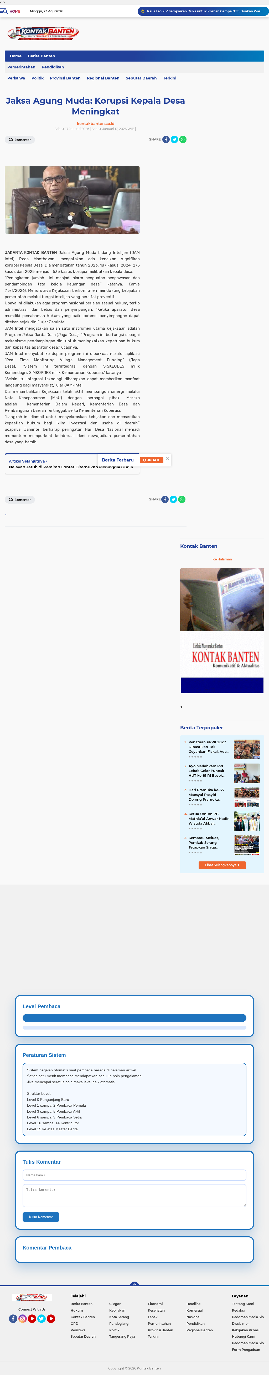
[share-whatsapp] (183, 139)
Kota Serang (119, 1317)
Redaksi (238, 1310)
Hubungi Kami (243, 1336)
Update (153, 460)
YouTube (35, 1325)
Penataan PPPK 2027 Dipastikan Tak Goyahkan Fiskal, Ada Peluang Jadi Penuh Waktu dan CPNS (208, 747)
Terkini (169, 78)
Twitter (43, 1325)
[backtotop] (134, 1286)
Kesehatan (156, 1310)
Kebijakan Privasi (245, 1330)
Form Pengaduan (246, 1350)
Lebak (153, 1317)
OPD (74, 1324)
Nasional (193, 1317)
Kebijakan (117, 1310)
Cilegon (115, 1304)
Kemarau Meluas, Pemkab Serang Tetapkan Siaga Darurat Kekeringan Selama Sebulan (206, 843)
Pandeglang (118, 1324)
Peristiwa (78, 1330)
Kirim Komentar (41, 1217)
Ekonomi (155, 1304)
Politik (38, 78)
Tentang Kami (243, 1304)
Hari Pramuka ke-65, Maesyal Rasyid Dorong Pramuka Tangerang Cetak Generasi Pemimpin (207, 795)
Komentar (22, 500)
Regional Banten (103, 78)
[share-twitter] (174, 139)
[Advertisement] (134, 921)
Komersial (195, 1310)
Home (14, 11)
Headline (193, 1304)
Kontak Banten (198, 546)
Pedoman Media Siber (249, 1317)
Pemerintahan (159, 1324)
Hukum (77, 1310)
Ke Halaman (222, 559)
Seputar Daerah (141, 78)
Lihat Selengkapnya (221, 865)
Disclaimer (240, 1324)
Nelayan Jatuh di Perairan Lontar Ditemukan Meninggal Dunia (71, 466)
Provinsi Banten (65, 78)
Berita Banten (41, 56)
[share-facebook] (166, 139)
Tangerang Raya (122, 1336)
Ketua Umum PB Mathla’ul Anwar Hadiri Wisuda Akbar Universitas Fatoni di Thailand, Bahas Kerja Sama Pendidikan (209, 819)
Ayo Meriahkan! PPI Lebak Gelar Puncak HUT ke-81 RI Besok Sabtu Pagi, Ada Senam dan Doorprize (208, 771)
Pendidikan (53, 67)
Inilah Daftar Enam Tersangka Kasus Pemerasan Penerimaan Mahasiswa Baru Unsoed (205, 11)
